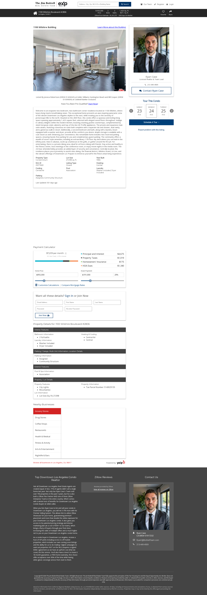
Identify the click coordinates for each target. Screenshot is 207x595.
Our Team (148, 4)
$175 (121, 261)
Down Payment (86, 271)
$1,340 (121, 265)
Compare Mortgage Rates (73, 285)
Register (160, 4)
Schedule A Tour (150, 122)
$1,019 (121, 257)
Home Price (39, 271)
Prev (131, 111)
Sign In (69, 295)
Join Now (43, 315)
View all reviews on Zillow (103, 489)
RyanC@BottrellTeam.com (148, 540)
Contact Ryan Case (153, 90)
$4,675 (121, 253)
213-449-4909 (152, 85)
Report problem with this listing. (151, 130)
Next (172, 111)
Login (171, 4)
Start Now (92, 104)
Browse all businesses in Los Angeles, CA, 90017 (52, 462)
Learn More (112, 27)
